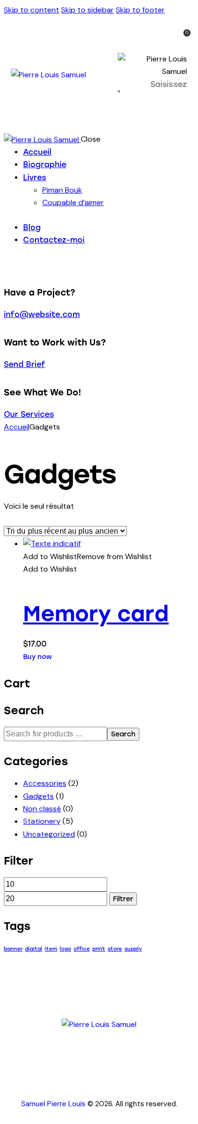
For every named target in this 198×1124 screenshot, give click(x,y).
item (51, 949)
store (115, 949)
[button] (87, 556)
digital (33, 949)
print (98, 949)
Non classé (42, 809)
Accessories (44, 783)
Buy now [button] (37, 657)
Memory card (96, 613)
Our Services (29, 414)
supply (133, 949)
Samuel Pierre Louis (53, 1104)
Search (123, 734)
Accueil (16, 427)
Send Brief (24, 364)
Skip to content (31, 10)
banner (13, 949)
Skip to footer (140, 10)
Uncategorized (49, 834)
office (82, 949)
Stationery (42, 821)
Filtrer (123, 899)
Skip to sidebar (87, 10)
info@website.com (42, 314)
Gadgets (38, 796)
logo (65, 949)
